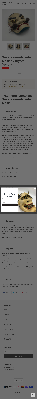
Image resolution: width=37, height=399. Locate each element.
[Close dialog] (35, 188)
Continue (10, 205)
